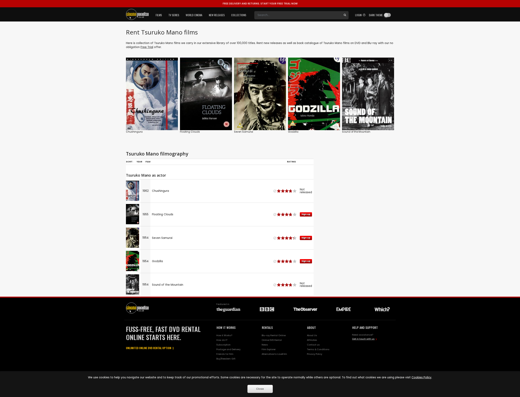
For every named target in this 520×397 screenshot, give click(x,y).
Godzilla (293, 131)
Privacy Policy (314, 354)
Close (260, 389)
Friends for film (224, 354)
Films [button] (159, 15)
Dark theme (376, 15)
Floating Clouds (190, 131)
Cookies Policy (421, 377)
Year (139, 161)
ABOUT (311, 327)
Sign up (206, 119)
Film (147, 161)
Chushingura (134, 131)
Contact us (313, 344)
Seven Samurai (243, 131)
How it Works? (224, 335)
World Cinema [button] (194, 15)
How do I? (221, 340)
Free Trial (147, 47)
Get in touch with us (363, 338)
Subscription (223, 344)
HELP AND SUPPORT (365, 327)
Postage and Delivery (228, 349)
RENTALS (267, 327)
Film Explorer (269, 349)
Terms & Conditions (318, 349)
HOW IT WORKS (226, 327)
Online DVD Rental (272, 340)
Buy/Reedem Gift (225, 358)
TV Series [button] (173, 15)
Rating (291, 161)
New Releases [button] (217, 15)
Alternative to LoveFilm (274, 354)
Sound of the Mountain (356, 131)
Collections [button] (238, 15)
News (265, 344)
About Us (312, 335)
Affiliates (312, 340)
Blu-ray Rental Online (274, 335)
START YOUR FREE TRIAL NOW (260, 3)
